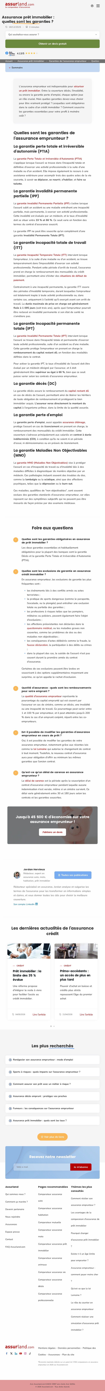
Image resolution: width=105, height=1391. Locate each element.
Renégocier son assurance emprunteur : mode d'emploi (43, 1059)
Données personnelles (69, 1348)
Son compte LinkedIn (24, 904)
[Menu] (98, 6)
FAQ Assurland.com (15, 1246)
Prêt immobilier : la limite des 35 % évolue (27, 975)
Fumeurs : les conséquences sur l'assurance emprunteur (43, 1108)
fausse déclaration (37, 645)
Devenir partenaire (14, 1209)
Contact (9, 1239)
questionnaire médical (39, 628)
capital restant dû (78, 390)
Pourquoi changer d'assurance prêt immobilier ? (85, 1240)
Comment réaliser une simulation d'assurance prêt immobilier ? (85, 1323)
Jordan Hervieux (34, 869)
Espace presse (12, 1231)
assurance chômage (74, 422)
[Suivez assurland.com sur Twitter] (11, 1353)
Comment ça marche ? (16, 1201)
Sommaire (17, 67)
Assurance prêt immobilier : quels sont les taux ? (40, 1120)
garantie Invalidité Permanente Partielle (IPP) (43, 203)
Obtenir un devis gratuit (52, 44)
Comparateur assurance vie (52, 1272)
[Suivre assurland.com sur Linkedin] (16, 1353)
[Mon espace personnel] (92, 5)
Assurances (11, 1224)
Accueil (9, 61)
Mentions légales (47, 1348)
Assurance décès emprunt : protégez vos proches (40, 1096)
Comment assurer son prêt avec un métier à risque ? (42, 1084)
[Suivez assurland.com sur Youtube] (20, 1353)
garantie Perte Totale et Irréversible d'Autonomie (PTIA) (49, 158)
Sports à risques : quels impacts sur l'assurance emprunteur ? (46, 1071)
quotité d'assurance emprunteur (43, 696)
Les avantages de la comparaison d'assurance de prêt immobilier (85, 1219)
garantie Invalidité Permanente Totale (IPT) (42, 336)
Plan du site (68, 1354)
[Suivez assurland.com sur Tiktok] (30, 1353)
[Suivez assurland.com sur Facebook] (6, 1353)
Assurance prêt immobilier (31, 61)
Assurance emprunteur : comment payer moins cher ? (84, 1274)
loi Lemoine (40, 749)
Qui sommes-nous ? (15, 1194)
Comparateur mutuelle (49, 1222)
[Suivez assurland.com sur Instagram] (25, 1353)
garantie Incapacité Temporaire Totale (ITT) (42, 255)
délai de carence (34, 780)
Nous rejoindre (12, 1216)
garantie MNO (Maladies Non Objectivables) (42, 462)
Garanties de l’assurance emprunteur (67, 61)
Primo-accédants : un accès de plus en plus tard (75, 975)
